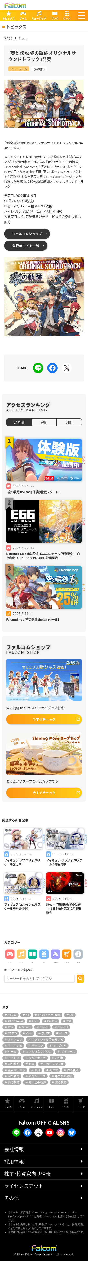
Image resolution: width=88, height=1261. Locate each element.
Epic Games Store (49, 1015)
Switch (44, 1027)
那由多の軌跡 (63, 1076)
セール (12, 1051)
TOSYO (12, 1033)
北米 (31, 1064)
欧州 (37, 1070)
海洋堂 (53, 1070)
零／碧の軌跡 (37, 1082)
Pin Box (52, 1021)
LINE (35, 1021)
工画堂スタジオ (54, 1064)
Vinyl (29, 1033)
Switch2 (63, 1027)
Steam (26, 1027)
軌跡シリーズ (37, 1076)
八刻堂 (59, 1058)
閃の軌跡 (13, 1082)
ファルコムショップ (27, 233)
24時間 (19, 422)
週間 (44, 422)
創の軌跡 (13, 1064)
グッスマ (37, 1045)
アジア (46, 1033)
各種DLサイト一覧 (25, 245)
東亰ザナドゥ (16, 1070)
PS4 (68, 1021)
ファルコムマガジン (39, 1051)
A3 (27, 1015)
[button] (81, 15)
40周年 (12, 1015)
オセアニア (15, 1039)
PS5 (10, 1027)
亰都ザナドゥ (37, 1058)
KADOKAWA (15, 1021)
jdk (71, 1015)
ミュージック (18, 69)
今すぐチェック (44, 719)
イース (63, 1033)
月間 (69, 422)
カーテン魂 (15, 1045)
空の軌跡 (13, 1076)
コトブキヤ (59, 1045)
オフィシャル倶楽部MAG (47, 1039)
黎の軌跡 (39, 69)
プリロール (68, 1051)
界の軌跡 (73, 1070)
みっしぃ (13, 1058)
